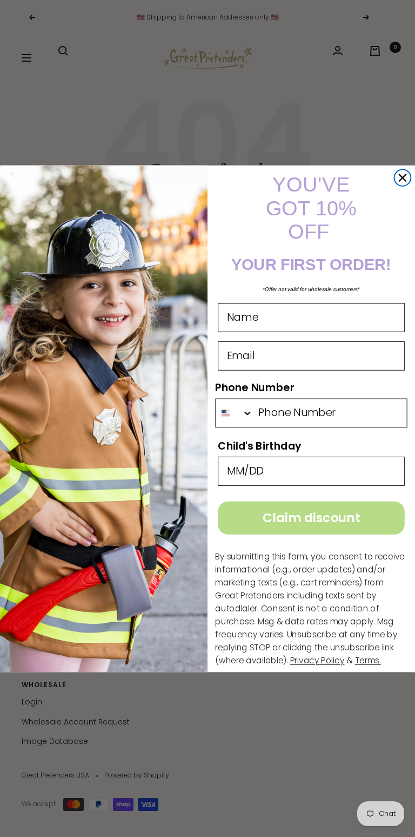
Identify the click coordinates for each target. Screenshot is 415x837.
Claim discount (311, 517)
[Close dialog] (402, 177)
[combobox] (234, 413)
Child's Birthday (260, 445)
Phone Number (254, 387)
